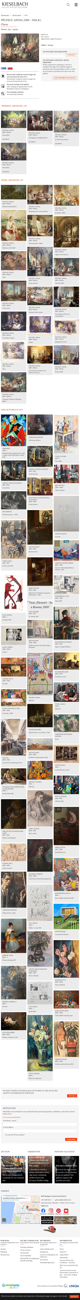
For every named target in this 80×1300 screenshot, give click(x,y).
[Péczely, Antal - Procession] (13, 151)
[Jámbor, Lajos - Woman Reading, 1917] (13, 936)
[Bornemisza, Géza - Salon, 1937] (66, 584)
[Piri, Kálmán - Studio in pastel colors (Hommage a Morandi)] (40, 629)
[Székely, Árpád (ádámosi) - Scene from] (13, 470)
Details (64, 1296)
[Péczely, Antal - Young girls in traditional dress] (40, 121)
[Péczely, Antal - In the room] (13, 291)
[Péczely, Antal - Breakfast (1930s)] (66, 195)
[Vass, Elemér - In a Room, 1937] (40, 604)
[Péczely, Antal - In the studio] (66, 355)
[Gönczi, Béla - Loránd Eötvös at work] (66, 754)
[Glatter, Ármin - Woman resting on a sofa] (13, 1021)
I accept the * (15, 1135)
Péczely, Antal (16, 15)
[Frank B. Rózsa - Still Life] (40, 674)
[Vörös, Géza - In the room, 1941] (13, 539)
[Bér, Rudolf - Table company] (66, 474)
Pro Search (44, 1260)
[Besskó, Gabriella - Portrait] (13, 982)
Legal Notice (64, 1255)
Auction (3, 1249)
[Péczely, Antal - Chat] (13, 351)
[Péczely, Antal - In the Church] (40, 261)
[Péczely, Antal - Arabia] (40, 325)
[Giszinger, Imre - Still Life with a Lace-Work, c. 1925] (40, 715)
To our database (25, 1256)
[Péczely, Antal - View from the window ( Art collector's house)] (40, 355)
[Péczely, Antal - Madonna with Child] (13, 225)
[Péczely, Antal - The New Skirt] (66, 267)
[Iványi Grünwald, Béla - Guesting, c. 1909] (13, 697)
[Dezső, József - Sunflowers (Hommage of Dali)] (40, 744)
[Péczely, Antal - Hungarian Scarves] (66, 327)
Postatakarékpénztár (47, 1262)
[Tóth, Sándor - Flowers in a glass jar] (40, 1043)
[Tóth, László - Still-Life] (66, 692)
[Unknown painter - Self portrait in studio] (13, 890)
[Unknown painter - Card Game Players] (40, 424)
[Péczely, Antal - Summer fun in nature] (40, 296)
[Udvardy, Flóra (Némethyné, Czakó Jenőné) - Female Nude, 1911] (13, 776)
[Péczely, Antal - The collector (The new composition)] (66, 297)
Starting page (5, 15)
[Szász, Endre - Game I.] (13, 635)
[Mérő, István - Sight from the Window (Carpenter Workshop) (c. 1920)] (40, 571)
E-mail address (8, 1127)
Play (9, 29)
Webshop (3, 1252)
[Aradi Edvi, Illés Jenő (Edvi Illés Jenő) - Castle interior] (40, 486)
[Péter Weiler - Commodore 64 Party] (66, 916)
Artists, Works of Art (47, 1249)
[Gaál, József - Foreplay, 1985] (13, 592)
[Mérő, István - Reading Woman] (66, 826)
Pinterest (58, 1214)
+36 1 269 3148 (46, 1200)
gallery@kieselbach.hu (63, 1200)
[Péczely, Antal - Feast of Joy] (13, 119)
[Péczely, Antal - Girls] (13, 260)
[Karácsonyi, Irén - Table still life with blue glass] (66, 999)
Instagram (51, 1214)
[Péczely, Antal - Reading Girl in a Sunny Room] (40, 194)
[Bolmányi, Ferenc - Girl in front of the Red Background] (40, 855)
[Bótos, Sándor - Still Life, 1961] (66, 785)
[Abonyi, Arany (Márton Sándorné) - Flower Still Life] (40, 949)
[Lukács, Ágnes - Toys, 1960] (66, 434)
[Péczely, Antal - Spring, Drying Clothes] (13, 192)
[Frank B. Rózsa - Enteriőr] (66, 513)
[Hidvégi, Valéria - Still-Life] (40, 770)
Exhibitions (44, 1252)
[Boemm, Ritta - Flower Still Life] (66, 959)
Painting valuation (26, 1247)
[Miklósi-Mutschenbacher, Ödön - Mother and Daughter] (13, 814)
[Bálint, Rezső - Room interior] (40, 527)
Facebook (43, 1214)
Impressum (64, 1257)
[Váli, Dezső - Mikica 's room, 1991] (40, 902)
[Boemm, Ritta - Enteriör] (13, 667)
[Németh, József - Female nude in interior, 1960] (66, 1039)
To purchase (24, 1253)
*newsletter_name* (9, 1121)
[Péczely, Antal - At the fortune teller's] (66, 121)
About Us (63, 1252)
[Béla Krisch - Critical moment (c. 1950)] (13, 500)
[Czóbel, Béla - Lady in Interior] (13, 852)
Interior (15, 29)
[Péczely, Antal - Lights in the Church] (66, 231)
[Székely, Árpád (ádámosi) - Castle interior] (40, 456)
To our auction (25, 1250)
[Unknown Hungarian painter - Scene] (66, 723)
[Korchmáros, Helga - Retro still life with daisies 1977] (66, 874)
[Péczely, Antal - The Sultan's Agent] (13, 321)
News (62, 1249)
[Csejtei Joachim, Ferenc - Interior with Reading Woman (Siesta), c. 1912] (66, 550)
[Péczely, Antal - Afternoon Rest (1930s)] (40, 225)
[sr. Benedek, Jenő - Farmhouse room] (66, 661)
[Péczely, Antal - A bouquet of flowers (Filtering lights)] (13, 382)
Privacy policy (19, 1135)
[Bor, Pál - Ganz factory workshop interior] (13, 737)
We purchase (5, 1255)
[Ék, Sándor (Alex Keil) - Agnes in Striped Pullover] (66, 623)
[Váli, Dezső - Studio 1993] (40, 992)
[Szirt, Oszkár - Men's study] (40, 808)
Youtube (66, 1214)
